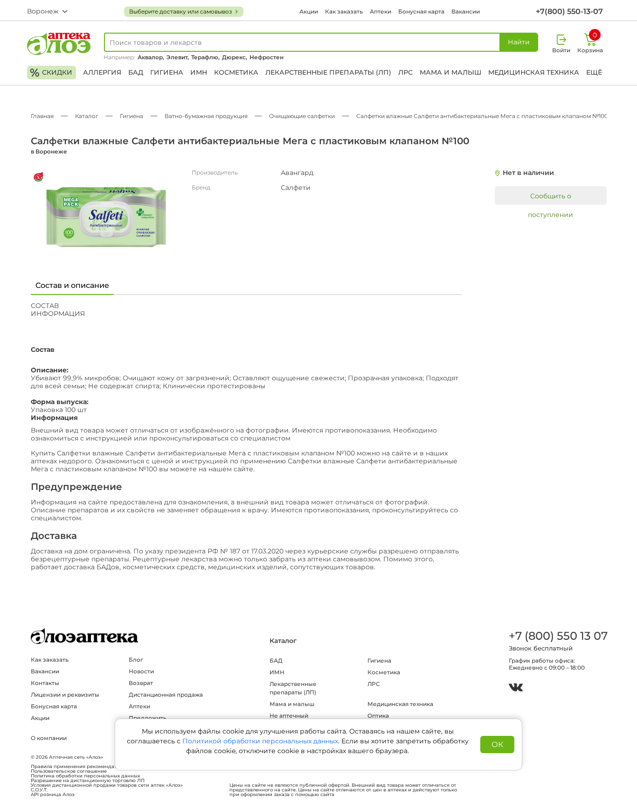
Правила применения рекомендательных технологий (97, 766)
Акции (308, 11)
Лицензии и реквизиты (65, 694)
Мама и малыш (450, 72)
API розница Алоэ (53, 794)
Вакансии (465, 11)
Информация (58, 314)
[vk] (516, 688)
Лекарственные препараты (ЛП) (328, 72)
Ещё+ (596, 72)
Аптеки (380, 11)
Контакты (45, 682)
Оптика (378, 715)
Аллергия (102, 72)
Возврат (141, 682)
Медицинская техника (533, 72)
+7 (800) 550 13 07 (558, 636)
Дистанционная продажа (166, 694)
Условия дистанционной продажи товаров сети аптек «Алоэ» (107, 785)
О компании (49, 737)
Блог (136, 659)
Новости (141, 671)
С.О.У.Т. (39, 790)
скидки (51, 72)
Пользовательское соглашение (69, 771)
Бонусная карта (421, 11)
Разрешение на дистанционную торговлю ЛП (88, 780)
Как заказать (344, 11)
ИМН (198, 72)
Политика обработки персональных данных (85, 776)
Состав (45, 306)
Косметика (236, 72)
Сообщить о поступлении (550, 198)
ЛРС (405, 72)
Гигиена (166, 72)
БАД (135, 72)
